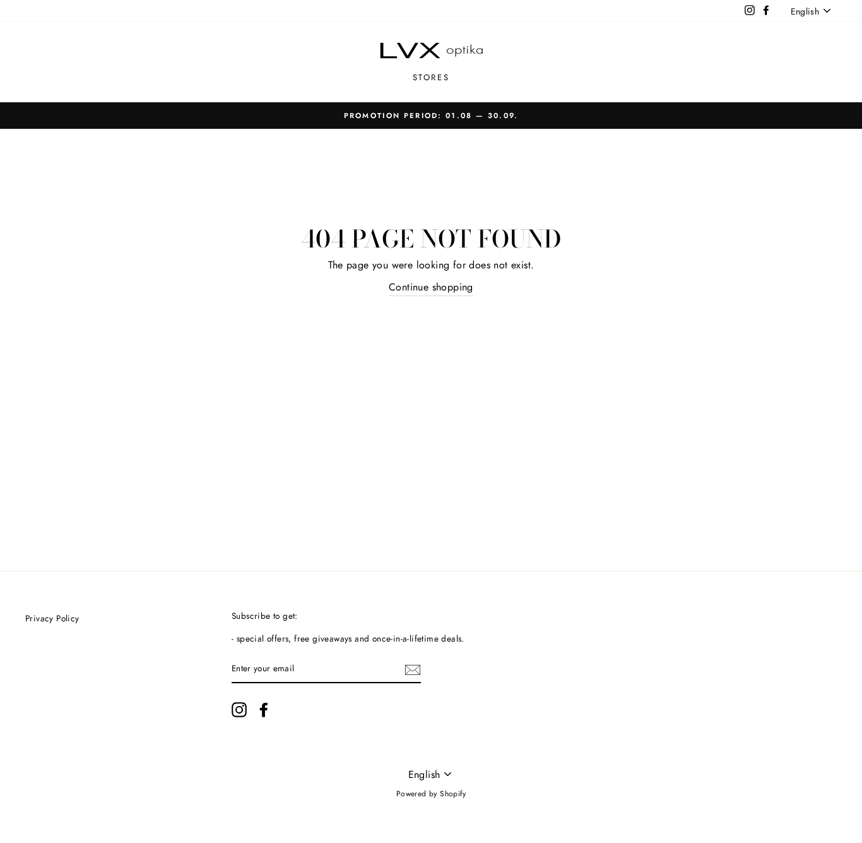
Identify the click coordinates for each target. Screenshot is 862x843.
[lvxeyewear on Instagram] (239, 709)
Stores (431, 77)
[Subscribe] (412, 669)
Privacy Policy (52, 618)
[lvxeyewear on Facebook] (263, 709)
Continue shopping (431, 287)
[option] (431, 116)
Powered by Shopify (431, 793)
